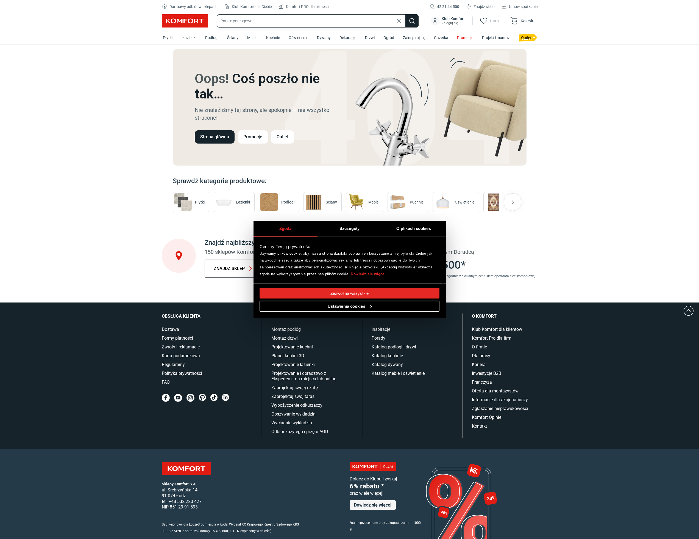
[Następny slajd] (512, 202)
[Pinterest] (202, 398)
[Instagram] (190, 398)
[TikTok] (214, 398)
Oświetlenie (298, 37)
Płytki (167, 37)
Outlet (282, 136)
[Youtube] (178, 398)
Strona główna (214, 136)
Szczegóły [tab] (349, 228)
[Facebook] (166, 398)
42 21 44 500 (448, 6)
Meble (252, 37)
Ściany (232, 37)
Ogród (388, 37)
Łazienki (189, 37)
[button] (448, 21)
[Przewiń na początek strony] (689, 311)
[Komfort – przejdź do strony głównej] (186, 468)
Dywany (324, 37)
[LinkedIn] (225, 398)
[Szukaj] (412, 21)
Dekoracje (347, 37)
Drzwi (370, 37)
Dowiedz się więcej (368, 274)
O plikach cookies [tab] (413, 228)
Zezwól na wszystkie (349, 293)
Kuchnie (273, 37)
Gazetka (441, 37)
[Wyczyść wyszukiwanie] (398, 21)
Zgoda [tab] (285, 228)
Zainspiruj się (414, 37)
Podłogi (211, 37)
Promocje (465, 37)
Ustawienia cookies (346, 306)
